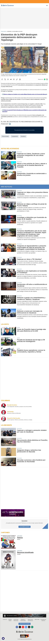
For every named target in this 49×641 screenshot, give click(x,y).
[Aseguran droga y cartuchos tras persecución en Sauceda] (8, 452)
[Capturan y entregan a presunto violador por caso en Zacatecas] (8, 432)
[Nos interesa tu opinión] (24, 615)
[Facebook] (2, 79)
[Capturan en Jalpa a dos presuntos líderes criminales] (8, 195)
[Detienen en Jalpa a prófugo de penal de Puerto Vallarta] (8, 207)
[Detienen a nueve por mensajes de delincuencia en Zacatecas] (8, 315)
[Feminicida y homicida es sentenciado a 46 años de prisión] (8, 175)
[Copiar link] (17, 79)
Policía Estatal (5, 136)
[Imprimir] (20, 79)
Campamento (15, 136)
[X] (5, 79)
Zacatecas (23, 136)
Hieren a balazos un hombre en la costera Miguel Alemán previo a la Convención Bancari (25, 94)
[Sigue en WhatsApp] (45, 79)
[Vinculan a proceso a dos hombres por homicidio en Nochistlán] (8, 462)
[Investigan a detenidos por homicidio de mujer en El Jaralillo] (8, 221)
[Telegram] (11, 79)
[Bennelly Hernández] (3, 405)
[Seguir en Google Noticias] (47, 79)
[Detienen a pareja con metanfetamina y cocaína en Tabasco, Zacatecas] (8, 301)
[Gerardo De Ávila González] (3, 418)
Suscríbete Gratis (24, 526)
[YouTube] (23, 627)
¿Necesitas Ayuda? (24, 623)
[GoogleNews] (26, 627)
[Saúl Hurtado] (3, 412)
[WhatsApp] (8, 79)
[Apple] (29, 627)
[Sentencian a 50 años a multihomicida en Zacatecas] (8, 288)
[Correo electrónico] (14, 79)
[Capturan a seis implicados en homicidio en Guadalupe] (8, 274)
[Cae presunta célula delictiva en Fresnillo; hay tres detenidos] (8, 442)
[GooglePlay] (32, 627)
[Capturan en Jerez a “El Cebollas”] (8, 262)
